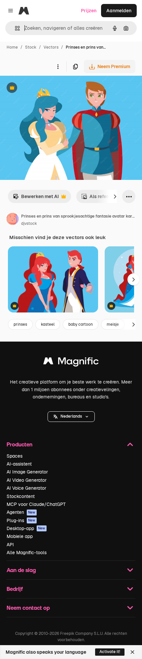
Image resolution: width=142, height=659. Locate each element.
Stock (30, 47)
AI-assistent (19, 464)
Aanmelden (118, 11)
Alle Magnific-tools (27, 553)
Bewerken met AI (36, 198)
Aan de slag (21, 569)
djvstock (29, 223)
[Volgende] (115, 196)
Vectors (51, 47)
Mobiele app (20, 536)
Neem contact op (28, 607)
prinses (20, 324)
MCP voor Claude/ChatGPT (36, 504)
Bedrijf (15, 588)
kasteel (47, 324)
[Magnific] (71, 362)
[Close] (132, 652)
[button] (71, 416)
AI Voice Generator (26, 488)
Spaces (14, 456)
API (10, 545)
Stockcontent (21, 496)
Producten (19, 444)
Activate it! (109, 651)
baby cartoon (80, 324)
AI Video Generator (27, 480)
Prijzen (88, 11)
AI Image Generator (27, 472)
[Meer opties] (57, 66)
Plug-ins (21, 520)
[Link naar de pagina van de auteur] (12, 220)
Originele (43, 88)
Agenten (21, 512)
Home (12, 47)
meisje (113, 324)
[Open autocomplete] (15, 28)
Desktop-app (26, 528)
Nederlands (71, 416)
